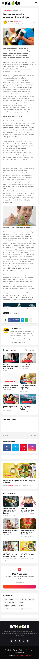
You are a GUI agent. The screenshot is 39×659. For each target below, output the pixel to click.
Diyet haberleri (16, 11)
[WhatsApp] (26, 320)
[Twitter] (22, 320)
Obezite (20, 602)
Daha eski (33, 435)
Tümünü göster (30, 350)
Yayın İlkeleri (30, 650)
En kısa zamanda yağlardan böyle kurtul (26, 407)
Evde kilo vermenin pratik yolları (10, 531)
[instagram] (23, 641)
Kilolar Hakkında (9, 602)
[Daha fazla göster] (30, 320)
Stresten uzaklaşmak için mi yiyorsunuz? (10, 386)
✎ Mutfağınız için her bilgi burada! (15, 309)
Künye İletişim (19, 652)
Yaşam (21, 606)
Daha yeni (6, 435)
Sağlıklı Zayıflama (10, 606)
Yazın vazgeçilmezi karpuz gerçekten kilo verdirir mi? (27, 532)
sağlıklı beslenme (25, 609)
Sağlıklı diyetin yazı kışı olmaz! (10, 407)
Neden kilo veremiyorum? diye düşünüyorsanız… (27, 510)
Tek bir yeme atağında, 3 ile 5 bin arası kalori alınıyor (10, 554)
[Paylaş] (34, 22)
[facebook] (11, 641)
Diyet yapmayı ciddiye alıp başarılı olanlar (19, 481)
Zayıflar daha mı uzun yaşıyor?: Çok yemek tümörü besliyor (9, 511)
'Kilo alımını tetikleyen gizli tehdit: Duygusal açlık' (11, 366)
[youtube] (19, 641)
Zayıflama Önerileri (10, 609)
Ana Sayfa (6, 11)
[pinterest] (27, 641)
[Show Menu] (2, 3)
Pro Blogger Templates (23, 655)
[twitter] (15, 641)
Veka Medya (15, 328)
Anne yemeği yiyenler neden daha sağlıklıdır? (28, 387)
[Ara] (36, 3)
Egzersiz (31, 599)
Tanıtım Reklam (18, 650)
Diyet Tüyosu (8, 599)
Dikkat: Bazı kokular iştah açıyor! (27, 365)
